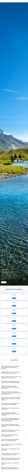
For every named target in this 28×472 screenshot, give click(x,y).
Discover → (3, 282)
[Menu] (26, 1)
